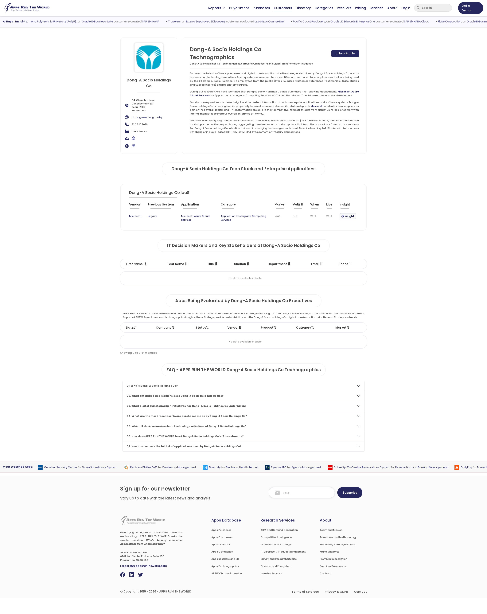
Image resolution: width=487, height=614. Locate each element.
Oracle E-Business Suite (88, 21)
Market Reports (329, 551)
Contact (325, 573)
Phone (344, 264)
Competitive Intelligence (276, 537)
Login (405, 8)
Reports (214, 8)
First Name (134, 264)
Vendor (233, 327)
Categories (324, 8)
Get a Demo (466, 8)
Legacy (152, 216)
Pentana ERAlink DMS (134, 467)
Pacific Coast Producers (299, 21)
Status (201, 327)
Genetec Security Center (51, 467)
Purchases (261, 8)
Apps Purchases (221, 530)
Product (267, 327)
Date (130, 327)
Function (239, 264)
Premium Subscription (333, 559)
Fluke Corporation (440, 21)
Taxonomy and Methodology (338, 537)
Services (377, 8)
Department (278, 264)
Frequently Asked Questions (337, 544)
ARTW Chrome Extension (226, 573)
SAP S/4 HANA (141, 21)
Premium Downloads (333, 566)
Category (303, 327)
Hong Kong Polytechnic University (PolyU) (40, 21)
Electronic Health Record (232, 467)
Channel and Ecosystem (276, 566)
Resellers (344, 8)
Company (163, 327)
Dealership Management (170, 467)
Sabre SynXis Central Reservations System (353, 467)
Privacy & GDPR (336, 592)
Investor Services (271, 573)
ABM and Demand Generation (279, 530)
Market (340, 327)
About (392, 8)
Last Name (176, 264)
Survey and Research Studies (279, 559)
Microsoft (317, 106)
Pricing (360, 8)
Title (211, 264)
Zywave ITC (269, 467)
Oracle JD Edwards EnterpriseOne (343, 21)
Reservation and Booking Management (412, 467)
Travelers (165, 21)
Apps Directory (220, 544)
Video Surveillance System (90, 467)
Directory (303, 8)
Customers (283, 8)
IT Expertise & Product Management (283, 551)
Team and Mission (331, 530)
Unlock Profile (345, 53)
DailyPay (457, 467)
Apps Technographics (225, 566)
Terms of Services (305, 592)
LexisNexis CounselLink (260, 21)
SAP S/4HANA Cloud (407, 21)
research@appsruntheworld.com (143, 566)
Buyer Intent (239, 8)
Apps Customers (221, 537)
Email (315, 264)
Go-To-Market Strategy (276, 544)
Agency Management (297, 467)
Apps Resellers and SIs (225, 559)
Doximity (206, 467)
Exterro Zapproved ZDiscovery (196, 21)
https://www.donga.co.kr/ (147, 117)
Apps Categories (222, 551)
